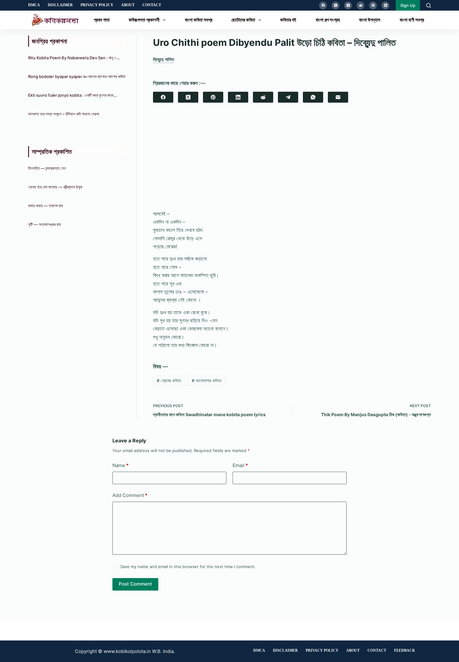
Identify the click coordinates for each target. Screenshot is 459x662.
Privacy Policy (97, 5)
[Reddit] (360, 5)
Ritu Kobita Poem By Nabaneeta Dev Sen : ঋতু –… (74, 57)
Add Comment (129, 495)
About (128, 5)
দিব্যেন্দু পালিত (163, 59)
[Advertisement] (292, 162)
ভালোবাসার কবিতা (206, 380)
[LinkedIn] (238, 97)
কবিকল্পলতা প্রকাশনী (144, 20)
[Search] (428, 5)
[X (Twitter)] (335, 5)
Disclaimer (60, 5)
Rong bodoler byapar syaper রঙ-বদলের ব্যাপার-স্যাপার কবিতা (77, 76)
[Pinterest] (373, 5)
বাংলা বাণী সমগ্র (412, 20)
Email (240, 465)
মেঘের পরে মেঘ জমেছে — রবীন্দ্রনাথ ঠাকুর (55, 186)
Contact (151, 5)
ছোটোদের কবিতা (243, 20)
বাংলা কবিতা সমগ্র (198, 20)
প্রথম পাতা (102, 20)
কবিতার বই (288, 20)
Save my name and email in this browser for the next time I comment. (188, 566)
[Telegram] (288, 97)
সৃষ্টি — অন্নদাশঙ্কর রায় (44, 224)
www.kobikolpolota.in (127, 651)
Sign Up (407, 5)
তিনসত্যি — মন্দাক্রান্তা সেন (47, 168)
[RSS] (385, 5)
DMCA (34, 5)
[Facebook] (323, 5)
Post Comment (135, 584)
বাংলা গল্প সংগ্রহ (328, 20)
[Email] (338, 97)
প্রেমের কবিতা (169, 380)
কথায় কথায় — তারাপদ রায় (45, 205)
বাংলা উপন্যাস (369, 20)
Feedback (404, 650)
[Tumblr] (348, 5)
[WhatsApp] (313, 97)
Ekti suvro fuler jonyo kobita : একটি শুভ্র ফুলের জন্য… (72, 95)
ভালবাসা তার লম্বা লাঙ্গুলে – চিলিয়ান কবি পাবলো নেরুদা (63, 113)
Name (120, 465)
